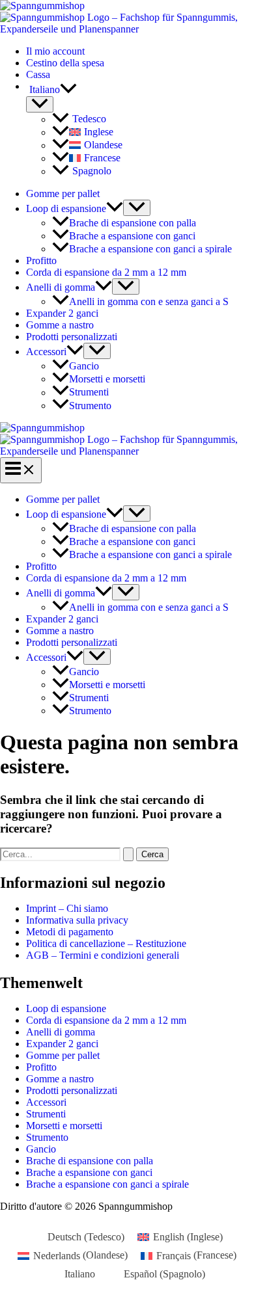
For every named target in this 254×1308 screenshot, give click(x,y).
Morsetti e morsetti (107, 378)
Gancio (84, 365)
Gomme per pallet (63, 193)
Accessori (46, 351)
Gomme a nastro (60, 324)
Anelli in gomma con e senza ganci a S (149, 301)
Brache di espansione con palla (132, 222)
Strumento (90, 405)
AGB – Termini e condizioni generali (102, 955)
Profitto (41, 260)
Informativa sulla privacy (77, 920)
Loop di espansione (66, 208)
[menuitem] (140, 89)
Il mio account (55, 51)
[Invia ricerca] (128, 854)
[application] (68, 89)
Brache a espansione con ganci (132, 235)
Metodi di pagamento (69, 931)
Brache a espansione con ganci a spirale (150, 248)
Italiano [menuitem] (79, 1273)
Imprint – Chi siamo (67, 908)
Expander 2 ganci (62, 313)
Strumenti (89, 392)
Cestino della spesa (65, 62)
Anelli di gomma (60, 287)
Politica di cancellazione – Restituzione (106, 943)
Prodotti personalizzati (71, 336)
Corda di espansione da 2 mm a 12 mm (106, 272)
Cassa (38, 74)
